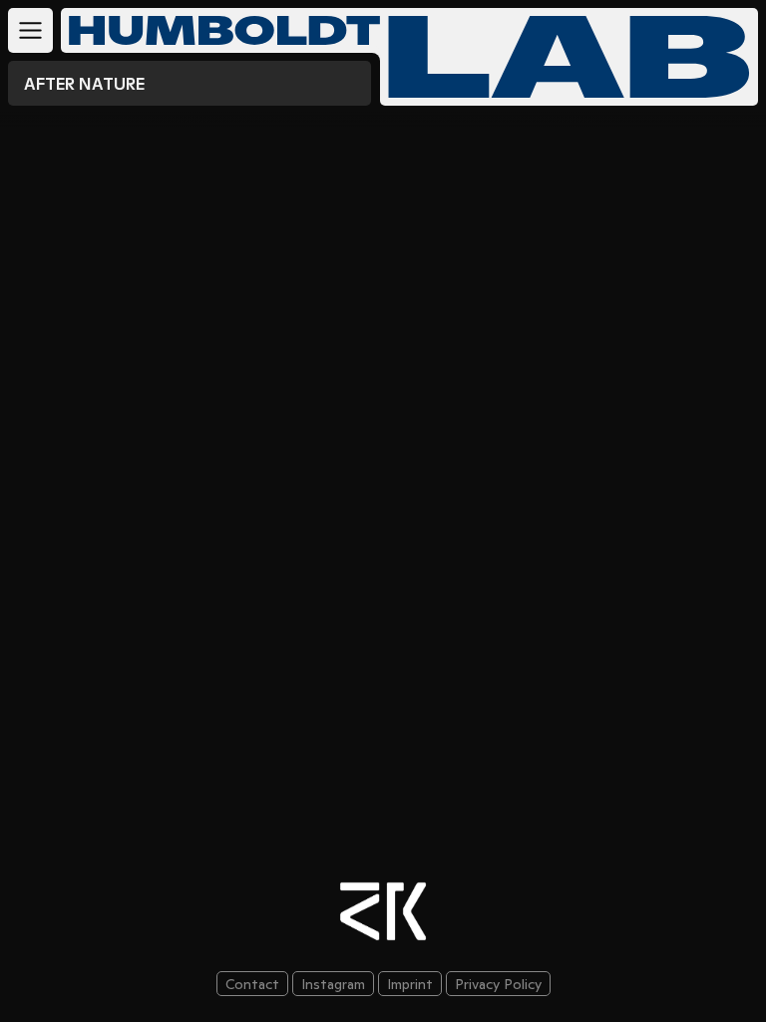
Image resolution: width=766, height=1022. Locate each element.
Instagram (333, 984)
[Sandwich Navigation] (30, 30)
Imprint (410, 984)
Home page (569, 57)
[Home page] (216, 30)
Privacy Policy (498, 984)
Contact (252, 984)
